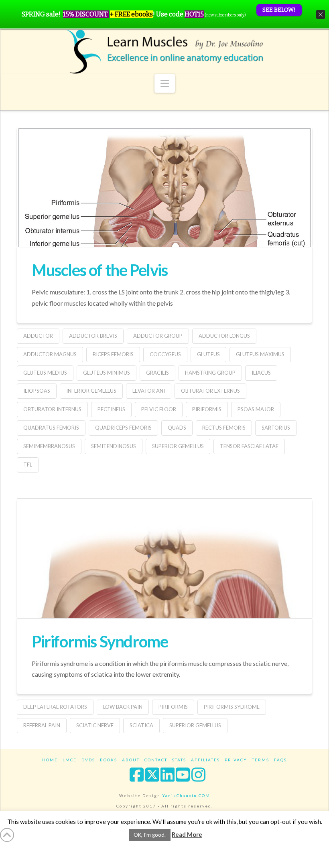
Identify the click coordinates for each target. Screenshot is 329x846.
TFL (27, 464)
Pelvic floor (158, 409)
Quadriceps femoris (123, 427)
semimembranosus (49, 446)
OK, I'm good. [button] (150, 835)
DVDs (88, 759)
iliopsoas (36, 390)
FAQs (280, 759)
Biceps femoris (113, 354)
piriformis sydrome (232, 707)
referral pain (41, 725)
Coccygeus (165, 354)
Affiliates (205, 759)
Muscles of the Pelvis (100, 270)
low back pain (122, 707)
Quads (177, 427)
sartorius (276, 427)
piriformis (206, 409)
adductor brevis (93, 336)
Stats (179, 759)
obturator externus (210, 390)
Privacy (236, 759)
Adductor (38, 336)
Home (50, 759)
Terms (260, 759)
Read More (187, 834)
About (131, 759)
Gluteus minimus (106, 372)
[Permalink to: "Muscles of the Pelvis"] (164, 214)
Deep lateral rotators (55, 707)
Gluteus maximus (260, 354)
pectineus (111, 409)
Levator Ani (148, 390)
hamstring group (210, 372)
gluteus (208, 354)
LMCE (70, 759)
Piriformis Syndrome (100, 641)
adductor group (158, 336)
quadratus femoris (51, 427)
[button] (164, 83)
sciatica (141, 725)
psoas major (256, 409)
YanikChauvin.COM (186, 795)
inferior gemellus (91, 390)
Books (108, 759)
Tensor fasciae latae (249, 446)
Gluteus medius (45, 372)
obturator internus (52, 409)
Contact (155, 759)
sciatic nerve (95, 725)
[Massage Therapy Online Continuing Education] (164, 51)
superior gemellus (178, 446)
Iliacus (261, 372)
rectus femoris (224, 427)
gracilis (157, 372)
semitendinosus (113, 446)
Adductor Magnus (50, 354)
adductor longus (224, 336)
